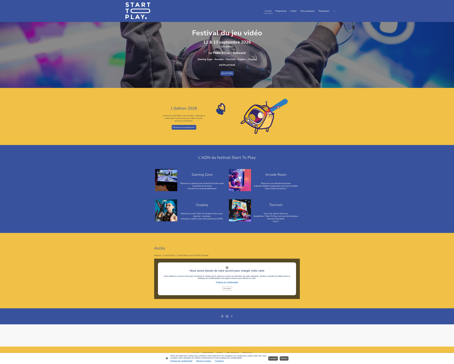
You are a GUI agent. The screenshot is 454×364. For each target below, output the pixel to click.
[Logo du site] (134, 11)
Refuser (284, 358)
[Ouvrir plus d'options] (334, 11)
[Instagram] (227, 316)
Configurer (219, 361)
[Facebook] (222, 316)
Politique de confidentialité (227, 282)
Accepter (227, 288)
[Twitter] (231, 316)
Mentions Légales (203, 361)
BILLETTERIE (227, 73)
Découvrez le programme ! (184, 127)
